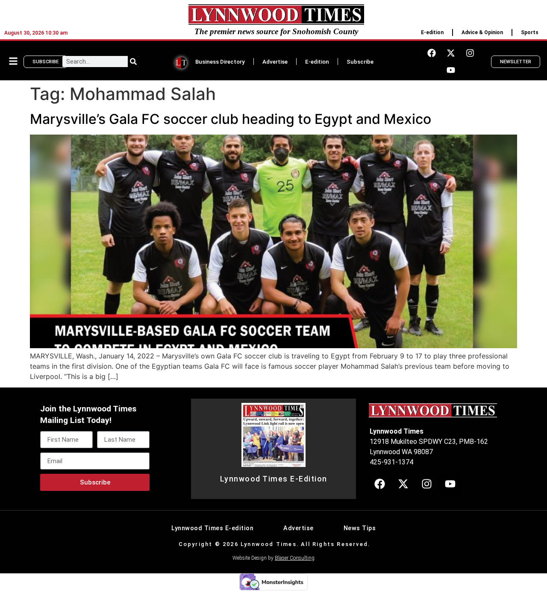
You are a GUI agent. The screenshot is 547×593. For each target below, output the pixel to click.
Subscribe (360, 61)
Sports (529, 32)
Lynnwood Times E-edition (212, 528)
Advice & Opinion (482, 32)
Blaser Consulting (295, 558)
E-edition (432, 32)
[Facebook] (431, 53)
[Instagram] (470, 53)
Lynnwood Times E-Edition (273, 479)
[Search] (133, 61)
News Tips (360, 528)
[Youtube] (450, 70)
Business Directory (220, 61)
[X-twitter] (450, 53)
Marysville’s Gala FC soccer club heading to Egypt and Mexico (230, 119)
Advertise (275, 61)
